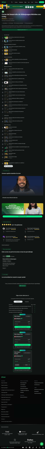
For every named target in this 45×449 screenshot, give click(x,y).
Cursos (16, 2)
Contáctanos (37, 384)
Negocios (3, 409)
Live (28, 2)
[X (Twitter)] (39, 447)
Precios (36, 2)
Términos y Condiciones (39, 389)
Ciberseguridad (4, 392)
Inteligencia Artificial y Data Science (7, 390)
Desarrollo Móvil (4, 402)
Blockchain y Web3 (4, 411)
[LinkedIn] (29, 447)
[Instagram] (26, 447)
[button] (22, 6)
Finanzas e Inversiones (5, 416)
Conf (32, 2)
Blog (25, 2)
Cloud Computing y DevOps (6, 421)
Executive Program (24, 388)
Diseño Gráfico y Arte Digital (6, 404)
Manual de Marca (23, 397)
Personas (18, 301)
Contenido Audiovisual (5, 399)
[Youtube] (23, 447)
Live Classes (22, 384)
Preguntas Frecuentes (38, 382)
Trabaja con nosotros (24, 390)
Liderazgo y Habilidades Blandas (7, 394)
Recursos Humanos (4, 414)
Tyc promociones (37, 393)
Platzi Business (23, 382)
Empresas (21, 2)
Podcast (22, 392)
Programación (4, 406)
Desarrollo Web (4, 382)
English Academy (4, 385)
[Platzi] (4, 2)
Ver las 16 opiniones (5, 244)
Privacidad (36, 391)
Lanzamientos (23, 386)
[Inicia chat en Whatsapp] (41, 443)
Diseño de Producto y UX (5, 397)
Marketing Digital (4, 387)
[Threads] (43, 447)
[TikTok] (33, 447)
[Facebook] (36, 447)
